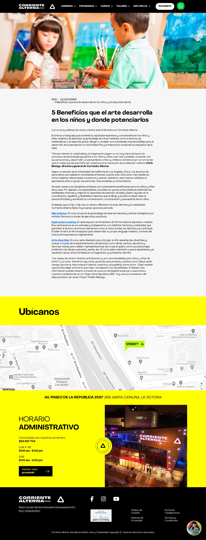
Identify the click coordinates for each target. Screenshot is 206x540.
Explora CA (140, 6)
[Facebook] (91, 499)
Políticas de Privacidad (137, 519)
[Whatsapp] (181, 7)
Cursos (105, 6)
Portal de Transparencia (172, 511)
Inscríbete (165, 6)
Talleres (121, 6)
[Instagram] (103, 498)
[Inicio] (37, 6)
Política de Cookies (136, 511)
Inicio (54, 99)
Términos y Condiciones (171, 519)
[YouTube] (116, 499)
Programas (86, 6)
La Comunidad (68, 99)
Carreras (67, 6)
